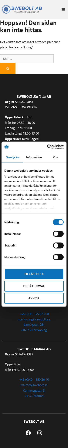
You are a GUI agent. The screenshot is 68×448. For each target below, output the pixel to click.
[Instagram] (40, 433)
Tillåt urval (34, 286)
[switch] (58, 234)
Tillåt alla (34, 274)
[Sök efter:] (27, 58)
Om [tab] (55, 157)
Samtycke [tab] (12, 157)
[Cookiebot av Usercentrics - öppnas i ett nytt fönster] (48, 146)
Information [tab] (34, 157)
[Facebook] (28, 433)
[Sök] (7, 68)
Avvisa (34, 298)
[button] (63, 9)
